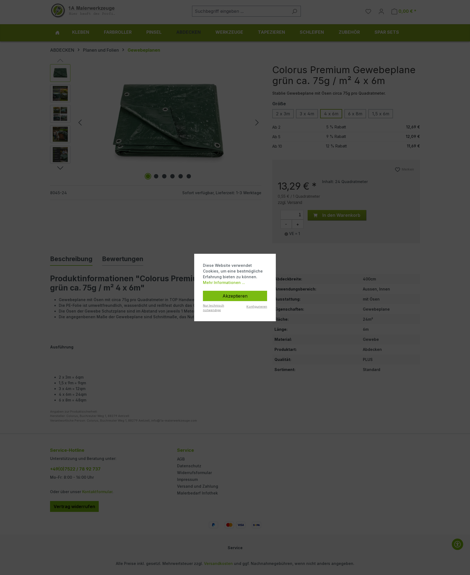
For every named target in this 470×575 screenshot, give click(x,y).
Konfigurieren (256, 306)
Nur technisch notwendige (213, 308)
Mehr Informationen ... (224, 282)
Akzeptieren (235, 296)
